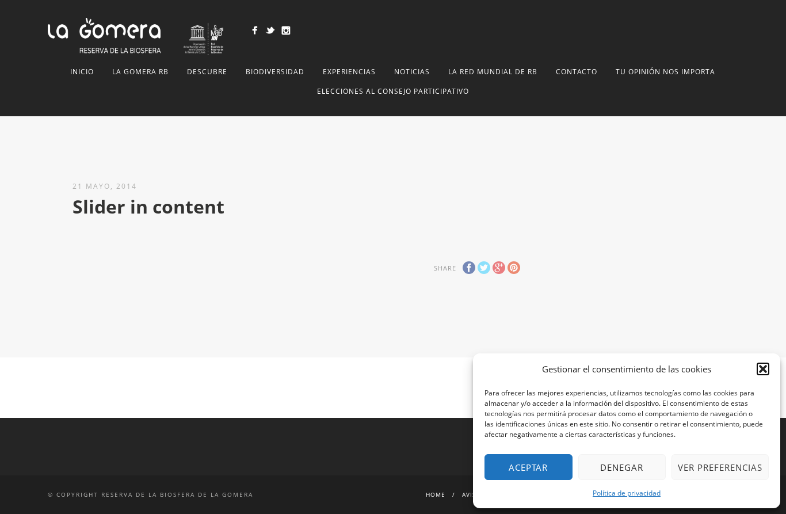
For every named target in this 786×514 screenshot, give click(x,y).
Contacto (576, 72)
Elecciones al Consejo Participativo (393, 91)
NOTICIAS (412, 72)
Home (435, 494)
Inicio (82, 72)
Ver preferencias (720, 467)
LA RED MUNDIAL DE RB (492, 72)
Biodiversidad (275, 72)
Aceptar (528, 467)
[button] (763, 369)
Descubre (207, 72)
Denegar (621, 467)
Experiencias (349, 72)
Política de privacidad (627, 493)
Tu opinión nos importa (665, 72)
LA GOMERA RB (140, 72)
